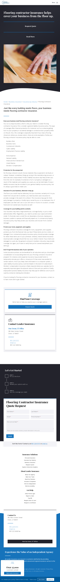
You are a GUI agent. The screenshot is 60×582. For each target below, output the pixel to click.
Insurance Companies (30, 481)
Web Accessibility (30, 486)
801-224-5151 (14, 340)
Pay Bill (30, 498)
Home (5, 102)
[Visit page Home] (5, 2)
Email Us (13, 343)
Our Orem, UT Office (16, 328)
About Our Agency (30, 474)
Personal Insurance (30, 458)
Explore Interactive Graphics (30, 467)
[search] (50, 2)
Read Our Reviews (30, 479)
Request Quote (30, 464)
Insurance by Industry (30, 102)
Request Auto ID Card (30, 500)
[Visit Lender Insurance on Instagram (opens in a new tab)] (12, 535)
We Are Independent (30, 483)
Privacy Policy (49, 569)
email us (44, 443)
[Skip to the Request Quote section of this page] (29, 26)
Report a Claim (30, 496)
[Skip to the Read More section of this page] (29, 36)
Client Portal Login (30, 493)
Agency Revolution (30, 569)
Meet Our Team (30, 477)
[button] (55, 2)
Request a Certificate (30, 502)
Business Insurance (15, 102)
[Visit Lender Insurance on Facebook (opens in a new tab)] (9, 535)
